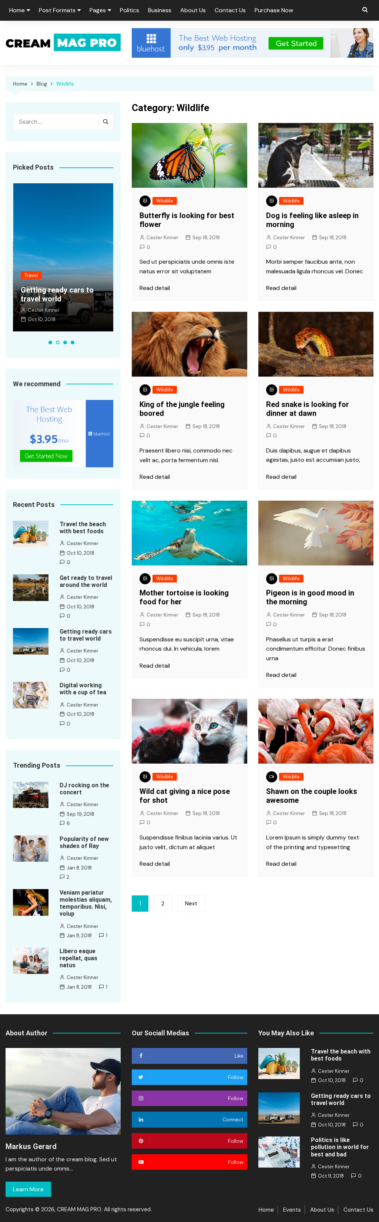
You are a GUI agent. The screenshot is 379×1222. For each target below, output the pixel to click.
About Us (193, 10)
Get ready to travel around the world (86, 581)
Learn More (28, 1189)
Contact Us (230, 10)
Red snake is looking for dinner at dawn (307, 409)
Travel (31, 275)
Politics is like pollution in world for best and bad (340, 1147)
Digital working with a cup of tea (83, 689)
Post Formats (57, 10)
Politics (129, 10)
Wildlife (164, 201)
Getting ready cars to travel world (57, 294)
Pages (98, 10)
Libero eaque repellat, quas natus (78, 958)
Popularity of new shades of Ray (84, 842)
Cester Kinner (162, 237)
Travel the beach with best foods (83, 528)
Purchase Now (274, 10)
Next (191, 903)
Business (159, 10)
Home (17, 10)
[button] (50, 342)
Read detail (155, 288)
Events (292, 1209)
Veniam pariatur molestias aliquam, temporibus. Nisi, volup (86, 903)
